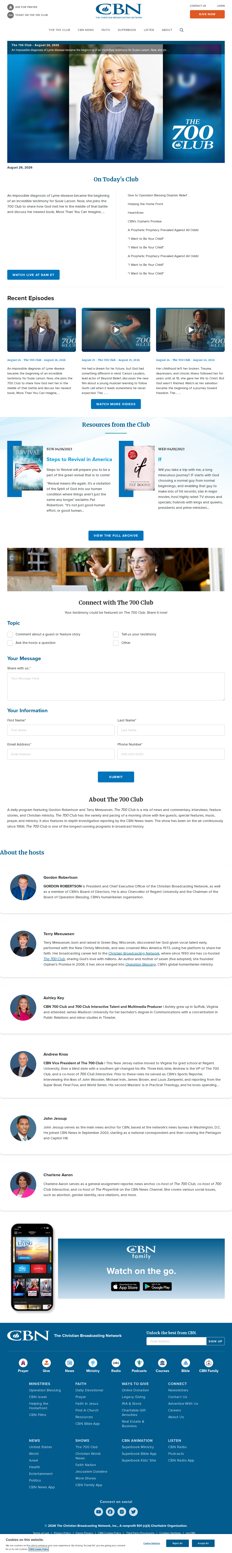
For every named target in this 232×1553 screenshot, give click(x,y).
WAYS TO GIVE (135, 1383)
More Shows (85, 1478)
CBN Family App (88, 1485)
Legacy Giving (134, 1397)
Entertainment (41, 1474)
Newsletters (178, 1390)
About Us (176, 1417)
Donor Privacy (84, 1533)
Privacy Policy (62, 1533)
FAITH (106, 30)
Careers (174, 1410)
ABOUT (167, 30)
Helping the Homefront (38, 1405)
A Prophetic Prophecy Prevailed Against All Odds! (163, 230)
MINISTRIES (39, 1383)
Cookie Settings (151, 1543)
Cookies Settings (170, 1533)
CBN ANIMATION (137, 1440)
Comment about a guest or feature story (48, 634)
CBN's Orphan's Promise (145, 221)
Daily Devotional (89, 1390)
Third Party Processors (140, 1533)
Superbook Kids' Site (139, 1460)
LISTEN (149, 30)
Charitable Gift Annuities (134, 1412)
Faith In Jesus (86, 1403)
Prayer (80, 1397)
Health (34, 1467)
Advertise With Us (183, 1403)
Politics (35, 1480)
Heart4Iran (136, 213)
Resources (84, 1417)
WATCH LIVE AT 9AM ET (33, 274)
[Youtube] (98, 1511)
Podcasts (176, 1454)
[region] (116, 1543)
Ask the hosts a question (36, 643)
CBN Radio (177, 1447)
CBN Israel (38, 1397)
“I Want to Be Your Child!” (146, 239)
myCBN (190, 1533)
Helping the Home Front (145, 204)
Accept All (203, 1543)
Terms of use (41, 1533)
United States (40, 1447)
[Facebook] (110, 1511)
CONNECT (177, 1383)
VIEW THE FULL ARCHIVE (116, 535)
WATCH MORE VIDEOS (116, 404)
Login (221, 6)
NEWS (34, 1440)
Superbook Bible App (139, 1454)
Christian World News (88, 1456)
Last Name (126, 720)
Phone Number (129, 744)
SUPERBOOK (127, 30)
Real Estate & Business (133, 1423)
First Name (16, 720)
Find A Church (87, 1410)
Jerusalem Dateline (91, 1471)
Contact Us (198, 6)
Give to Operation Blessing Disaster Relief (157, 195)
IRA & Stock (132, 1403)
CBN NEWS (86, 30)
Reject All (177, 1543)
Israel (33, 1460)
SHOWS (82, 1440)
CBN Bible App (87, 1424)
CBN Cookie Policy (109, 1533)
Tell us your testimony (138, 634)
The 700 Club (59, 30)
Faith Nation (85, 1465)
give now (207, 14)
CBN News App (42, 1487)
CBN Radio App (181, 1460)
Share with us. (18, 668)
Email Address (18, 744)
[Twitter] (133, 1511)
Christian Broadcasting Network (134, 953)
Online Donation (135, 1390)
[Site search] (181, 31)
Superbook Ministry (138, 1447)
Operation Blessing (140, 964)
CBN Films (37, 1415)
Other (125, 643)
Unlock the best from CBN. (171, 1333)
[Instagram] (121, 1511)
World (34, 1454)
